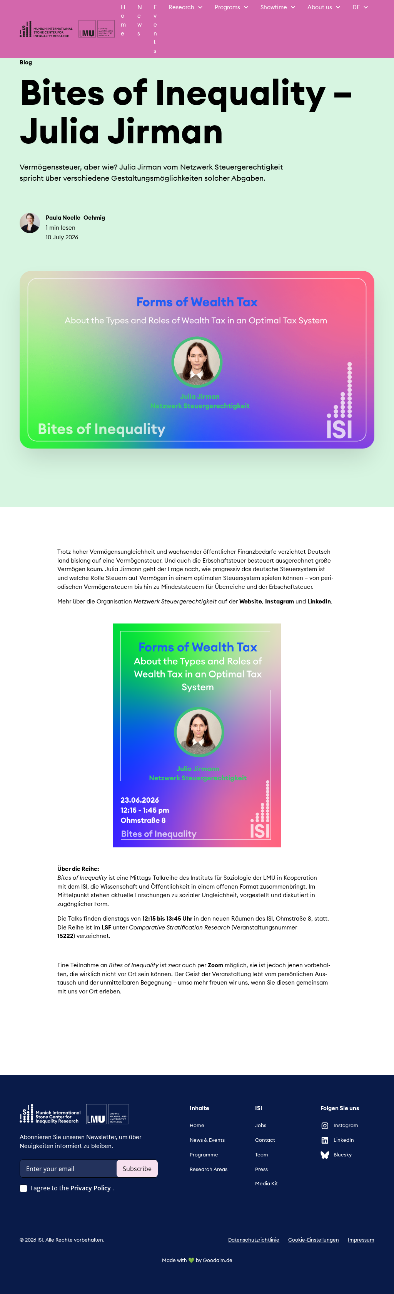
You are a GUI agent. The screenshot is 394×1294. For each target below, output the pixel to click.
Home (123, 20)
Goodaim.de (217, 1260)
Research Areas (208, 1169)
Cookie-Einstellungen (313, 1240)
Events (155, 29)
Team (261, 1154)
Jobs (260, 1125)
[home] (67, 29)
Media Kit (266, 1183)
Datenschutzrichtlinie (253, 1240)
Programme (204, 1154)
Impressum (361, 1240)
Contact (265, 1140)
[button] (186, 7)
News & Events (207, 1140)
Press (261, 1169)
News (139, 20)
